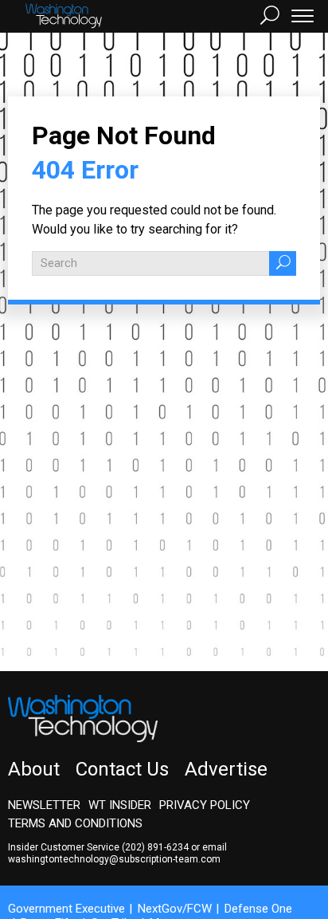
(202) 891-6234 (155, 847)
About (34, 769)
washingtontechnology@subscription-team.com (114, 859)
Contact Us (122, 769)
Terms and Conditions (75, 823)
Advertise (226, 769)
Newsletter (44, 805)
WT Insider (119, 805)
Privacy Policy (204, 805)
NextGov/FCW (175, 908)
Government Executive (66, 908)
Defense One (258, 908)
